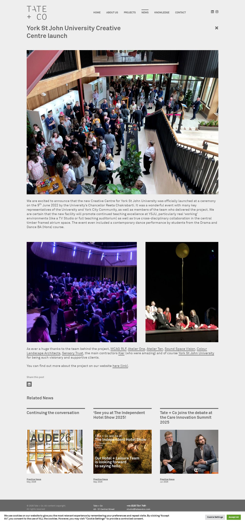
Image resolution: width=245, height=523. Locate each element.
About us (112, 12)
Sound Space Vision (180, 349)
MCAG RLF (118, 349)
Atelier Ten (155, 349)
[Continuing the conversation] (56, 452)
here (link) (120, 366)
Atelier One (136, 349)
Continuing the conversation (53, 413)
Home (96, 12)
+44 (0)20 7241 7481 (136, 506)
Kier (121, 353)
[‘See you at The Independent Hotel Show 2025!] (122, 452)
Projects (130, 12)
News (145, 12)
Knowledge (161, 12)
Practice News (34, 479)
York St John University (196, 353)
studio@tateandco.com (138, 509)
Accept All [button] (234, 517)
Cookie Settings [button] (215, 517)
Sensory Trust (72, 353)
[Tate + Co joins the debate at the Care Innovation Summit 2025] (189, 452)
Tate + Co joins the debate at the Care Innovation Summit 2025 (186, 418)
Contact (180, 12)
